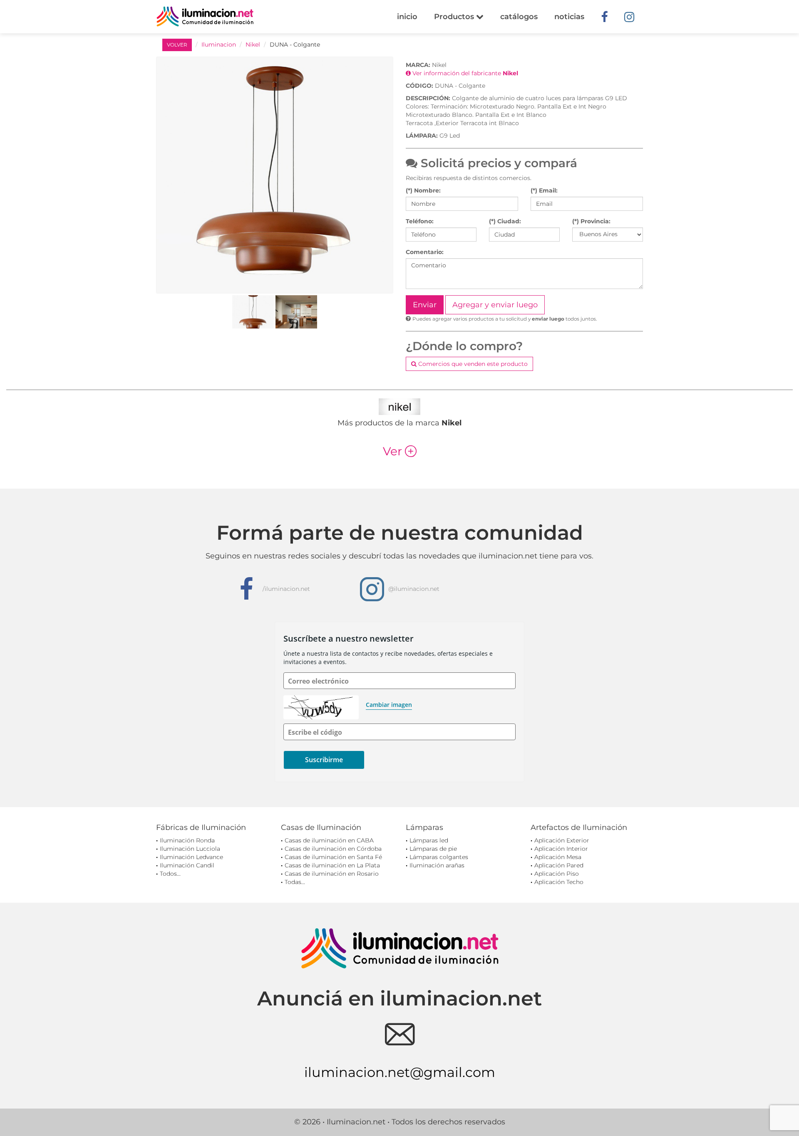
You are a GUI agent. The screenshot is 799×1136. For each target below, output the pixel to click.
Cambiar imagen (389, 705)
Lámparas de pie (433, 848)
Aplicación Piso (556, 873)
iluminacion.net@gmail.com (399, 1072)
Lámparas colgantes (438, 857)
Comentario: (425, 252)
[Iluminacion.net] (205, 16)
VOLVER (177, 45)
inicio (407, 16)
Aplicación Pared (558, 865)
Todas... (295, 882)
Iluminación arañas (436, 865)
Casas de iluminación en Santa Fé (333, 857)
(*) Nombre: (423, 190)
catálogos (519, 16)
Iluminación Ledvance (191, 857)
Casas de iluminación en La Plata (332, 865)
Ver (400, 451)
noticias (569, 16)
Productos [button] (455, 16)
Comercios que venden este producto (472, 364)
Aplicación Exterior (561, 840)
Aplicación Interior (561, 848)
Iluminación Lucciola (190, 848)
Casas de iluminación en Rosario (332, 873)
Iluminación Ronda (187, 840)
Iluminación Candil (187, 865)
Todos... (170, 873)
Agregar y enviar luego (495, 304)
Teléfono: (420, 221)
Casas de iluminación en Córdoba (333, 848)
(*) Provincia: (591, 221)
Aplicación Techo (558, 882)
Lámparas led (428, 840)
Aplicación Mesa (557, 857)
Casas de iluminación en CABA (329, 840)
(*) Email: (544, 190)
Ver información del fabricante (464, 73)
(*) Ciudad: (505, 221)
